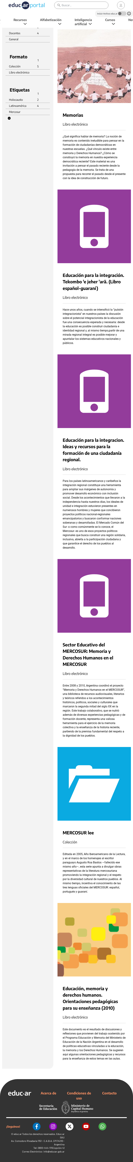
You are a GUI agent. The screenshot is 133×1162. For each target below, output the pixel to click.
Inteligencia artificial (83, 22)
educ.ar (18, 1133)
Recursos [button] (20, 20)
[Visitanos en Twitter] (69, 1126)
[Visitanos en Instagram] (53, 1126)
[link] (121, 5)
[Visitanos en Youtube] (85, 1126)
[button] (9, 118)
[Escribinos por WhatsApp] (102, 1126)
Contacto (109, 1093)
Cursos (110, 20)
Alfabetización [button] (50, 20)
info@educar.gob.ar (53, 1151)
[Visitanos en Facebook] (36, 1126)
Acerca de (48, 1093)
